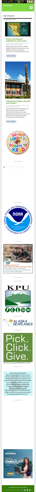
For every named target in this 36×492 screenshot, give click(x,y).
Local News (8, 44)
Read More (11, 56)
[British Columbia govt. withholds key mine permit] (18, 29)
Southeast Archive (15, 44)
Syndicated (13, 106)
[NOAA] (18, 219)
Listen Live (7, 5)
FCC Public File (9, 490)
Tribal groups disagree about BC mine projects (18, 102)
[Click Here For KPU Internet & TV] (18, 299)
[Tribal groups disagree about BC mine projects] (18, 80)
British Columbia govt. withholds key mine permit (16, 40)
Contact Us (17, 490)
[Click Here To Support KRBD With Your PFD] (18, 347)
